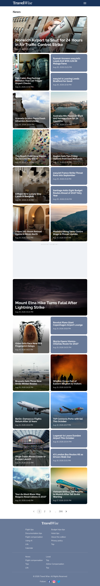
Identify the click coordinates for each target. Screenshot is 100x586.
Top (52, 544)
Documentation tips (33, 533)
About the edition (58, 537)
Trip (47, 560)
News (27, 557)
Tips (27, 564)
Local (48, 557)
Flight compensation (34, 537)
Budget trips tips (58, 529)
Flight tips (29, 529)
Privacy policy (57, 541)
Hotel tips (55, 533)
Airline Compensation (55, 564)
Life (27, 544)
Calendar (29, 548)
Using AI (28, 541)
